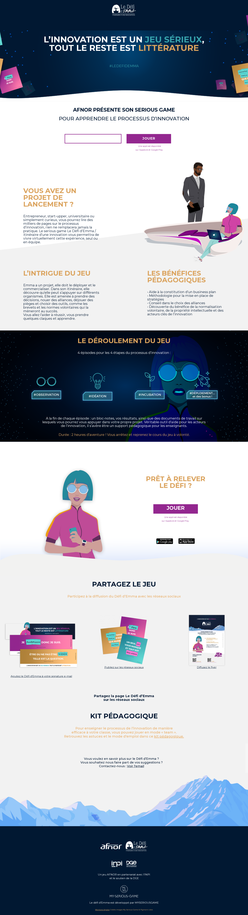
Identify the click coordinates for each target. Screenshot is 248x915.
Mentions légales (102, 910)
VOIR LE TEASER (93, 138)
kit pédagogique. (169, 736)
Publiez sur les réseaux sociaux (124, 667)
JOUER (148, 138)
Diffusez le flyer (206, 667)
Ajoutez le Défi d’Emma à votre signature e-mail (41, 676)
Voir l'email (135, 766)
